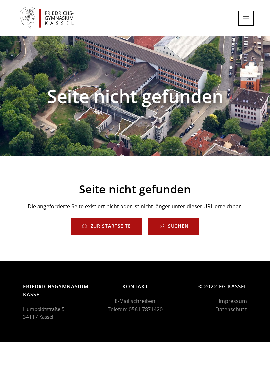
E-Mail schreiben (135, 301)
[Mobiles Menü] (246, 18)
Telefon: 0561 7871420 (135, 309)
